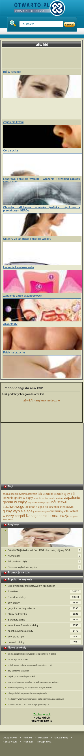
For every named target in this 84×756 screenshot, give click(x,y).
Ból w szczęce (12, 71)
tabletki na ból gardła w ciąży (48, 498)
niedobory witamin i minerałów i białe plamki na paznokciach (36, 699)
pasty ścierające (41, 511)
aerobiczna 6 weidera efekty (43, 625)
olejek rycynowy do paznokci (21, 676)
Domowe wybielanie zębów (44, 567)
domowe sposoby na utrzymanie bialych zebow (30, 688)
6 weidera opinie (43, 619)
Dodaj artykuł (10, 737)
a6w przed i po (43, 636)
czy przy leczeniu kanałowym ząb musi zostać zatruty (33, 682)
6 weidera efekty (43, 597)
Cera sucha (10, 150)
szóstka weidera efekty (43, 631)
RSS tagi (28, 741)
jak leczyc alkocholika (18, 659)
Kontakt (28, 737)
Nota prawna (44, 741)
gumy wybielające (17, 511)
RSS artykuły (10, 741)
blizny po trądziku (43, 614)
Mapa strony (61, 737)
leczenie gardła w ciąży (18, 497)
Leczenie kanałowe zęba (18, 267)
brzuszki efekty (43, 642)
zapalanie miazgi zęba (39, 502)
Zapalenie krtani (13, 122)
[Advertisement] (43, 58)
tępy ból (69, 493)
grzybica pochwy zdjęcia (43, 608)
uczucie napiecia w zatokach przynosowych (28, 704)
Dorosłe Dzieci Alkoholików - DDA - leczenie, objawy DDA (44, 550)
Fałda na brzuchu (14, 352)
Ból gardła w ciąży (44, 561)
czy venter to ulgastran (18, 671)
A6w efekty (10, 324)
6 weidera (43, 591)
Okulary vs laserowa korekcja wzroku (27, 239)
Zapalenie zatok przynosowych (22, 295)
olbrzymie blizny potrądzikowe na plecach (27, 693)
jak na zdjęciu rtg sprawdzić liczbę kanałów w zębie (32, 654)
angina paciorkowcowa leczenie (20, 494)
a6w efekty (43, 602)
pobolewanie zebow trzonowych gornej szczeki (30, 665)
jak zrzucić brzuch (50, 493)
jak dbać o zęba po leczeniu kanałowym (49, 507)
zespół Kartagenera (30, 516)
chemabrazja (57, 515)
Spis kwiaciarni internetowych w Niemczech (31, 585)
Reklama (43, 737)
